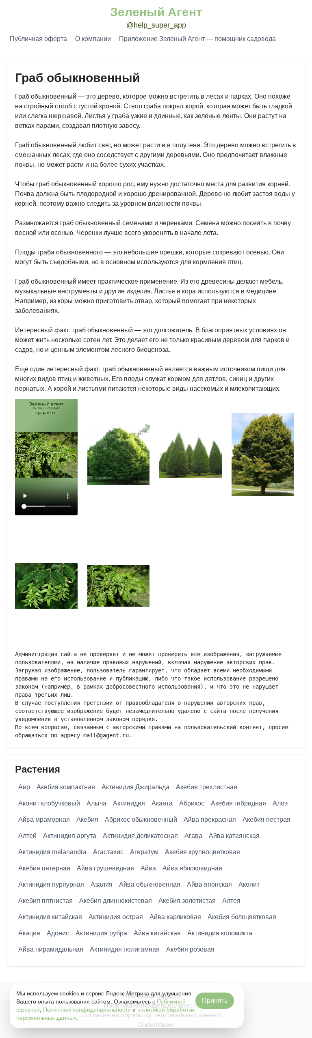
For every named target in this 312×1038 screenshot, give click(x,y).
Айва (148, 868)
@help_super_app (156, 25)
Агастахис (108, 851)
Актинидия (129, 803)
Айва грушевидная (105, 868)
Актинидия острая (116, 916)
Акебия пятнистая (45, 900)
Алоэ (280, 803)
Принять (215, 1000)
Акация (29, 933)
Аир (24, 787)
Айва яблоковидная (192, 868)
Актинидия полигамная (125, 949)
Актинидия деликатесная (140, 835)
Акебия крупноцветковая (202, 851)
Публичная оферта (38, 38)
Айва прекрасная (210, 819)
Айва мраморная (44, 819)
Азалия (102, 884)
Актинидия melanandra (52, 851)
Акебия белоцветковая (242, 916)
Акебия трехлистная (206, 787)
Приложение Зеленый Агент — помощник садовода (197, 38)
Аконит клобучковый (49, 803)
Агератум (144, 851)
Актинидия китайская (50, 916)
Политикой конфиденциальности (87, 1009)
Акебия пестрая (266, 819)
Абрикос (191, 803)
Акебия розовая (190, 949)
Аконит (249, 884)
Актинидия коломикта (219, 933)
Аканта (162, 803)
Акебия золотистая (187, 900)
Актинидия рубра (101, 933)
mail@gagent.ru (106, 735)
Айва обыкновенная (149, 884)
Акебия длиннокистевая (115, 900)
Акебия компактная (66, 787)
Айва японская (209, 884)
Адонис (58, 933)
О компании (93, 38)
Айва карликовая (175, 916)
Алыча (96, 803)
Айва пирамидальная (50, 949)
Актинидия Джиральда (135, 787)
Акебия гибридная (238, 803)
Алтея (231, 900)
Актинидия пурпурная (51, 884)
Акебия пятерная (44, 868)
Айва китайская (157, 933)
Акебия (87, 819)
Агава (193, 835)
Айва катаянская (234, 835)
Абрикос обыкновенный (141, 819)
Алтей (27, 835)
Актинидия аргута (69, 835)
